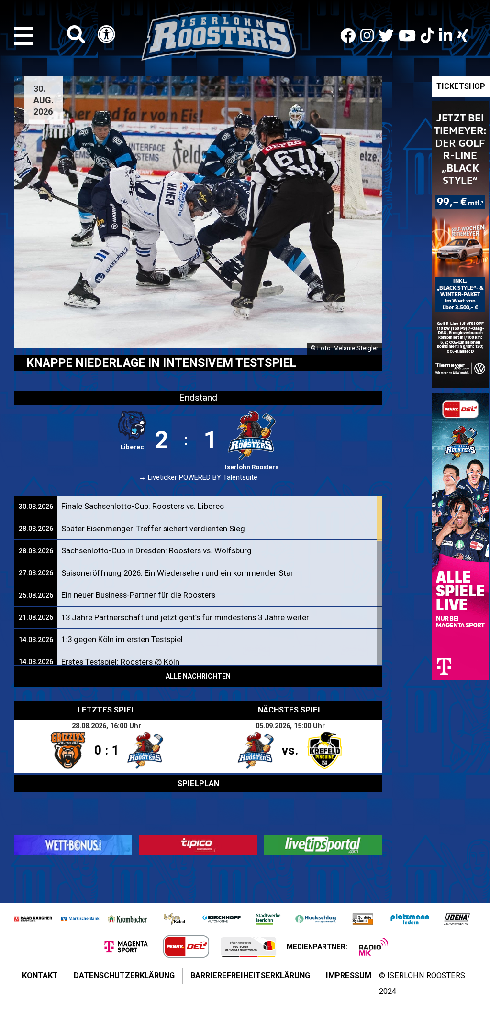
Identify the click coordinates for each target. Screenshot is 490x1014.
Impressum (348, 975)
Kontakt (40, 975)
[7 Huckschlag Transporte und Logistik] (315, 919)
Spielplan (198, 783)
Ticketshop (460, 86)
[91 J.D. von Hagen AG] (457, 919)
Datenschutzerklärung (124, 975)
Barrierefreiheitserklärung (250, 975)
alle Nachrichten (198, 676)
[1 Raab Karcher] (33, 919)
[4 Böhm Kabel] (174, 919)
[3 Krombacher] (127, 919)
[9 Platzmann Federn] (410, 919)
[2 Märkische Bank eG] (80, 919)
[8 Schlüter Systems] (363, 919)
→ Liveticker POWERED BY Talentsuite (198, 477)
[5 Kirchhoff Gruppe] (221, 919)
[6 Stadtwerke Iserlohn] (268, 919)
